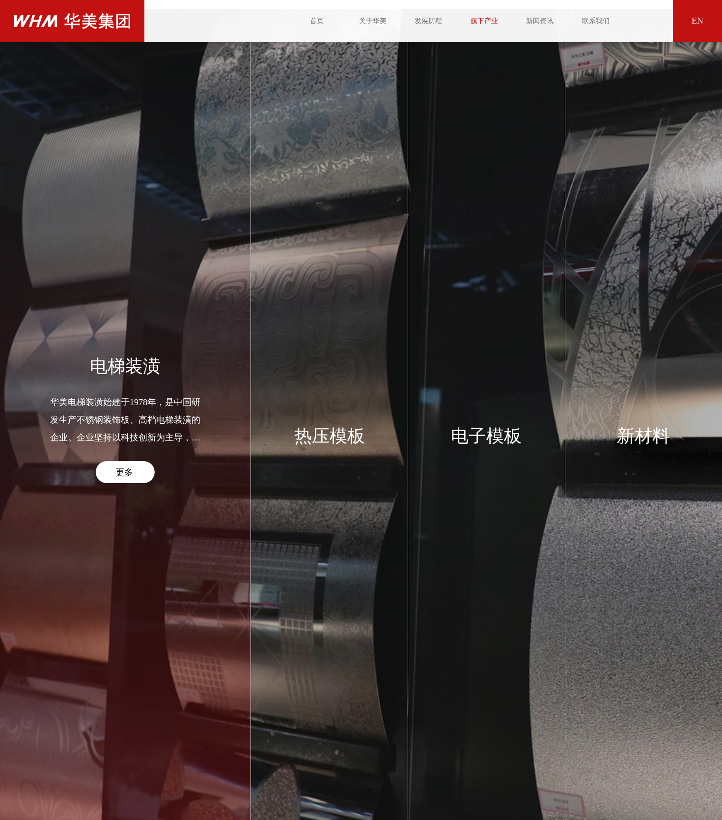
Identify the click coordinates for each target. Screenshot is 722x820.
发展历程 (428, 21)
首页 (317, 21)
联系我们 (596, 21)
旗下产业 (484, 21)
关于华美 (373, 21)
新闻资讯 (540, 21)
